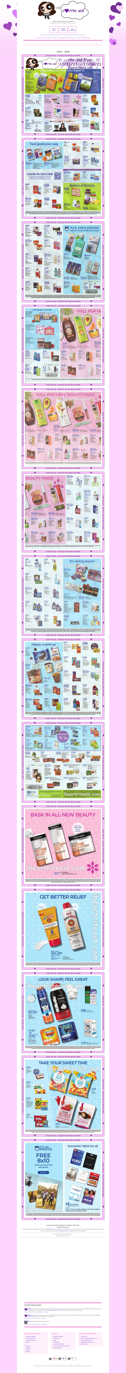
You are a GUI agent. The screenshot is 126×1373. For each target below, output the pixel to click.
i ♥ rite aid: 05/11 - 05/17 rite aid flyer (32, 1318)
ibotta (54, 1340)
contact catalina (57, 1347)
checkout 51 (56, 1342)
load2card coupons (58, 1336)
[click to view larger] (63, 95)
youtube (28, 1351)
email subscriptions (31, 1336)
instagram (28, 1347)
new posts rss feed (30, 1338)
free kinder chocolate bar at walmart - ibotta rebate (74, 34)
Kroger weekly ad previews (53, 1310)
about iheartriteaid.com (86, 1340)
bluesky (28, 1342)
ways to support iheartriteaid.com (89, 1338)
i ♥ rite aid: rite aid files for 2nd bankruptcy (33, 1311)
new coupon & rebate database (83, 37)
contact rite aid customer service (61, 1346)
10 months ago (44, 1324)
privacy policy (84, 1344)
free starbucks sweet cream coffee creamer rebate (51, 34)
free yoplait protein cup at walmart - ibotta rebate (46, 37)
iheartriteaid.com (49, 1229)
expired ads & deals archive (88, 1342)
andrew (30, 1309)
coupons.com (56, 1338)
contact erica (84, 1336)
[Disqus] (63, 1267)
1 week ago (45, 1311)
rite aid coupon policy (58, 1344)
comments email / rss (31, 1340)
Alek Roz (30, 1321)
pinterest (28, 1349)
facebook (28, 1346)
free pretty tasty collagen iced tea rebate (66, 37)
